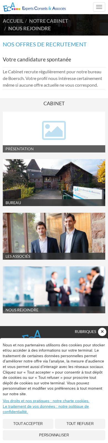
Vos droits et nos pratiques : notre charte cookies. (46, 401)
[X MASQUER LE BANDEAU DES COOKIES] (102, 332)
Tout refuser (80, 424)
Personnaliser (54, 435)
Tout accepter (28, 424)
